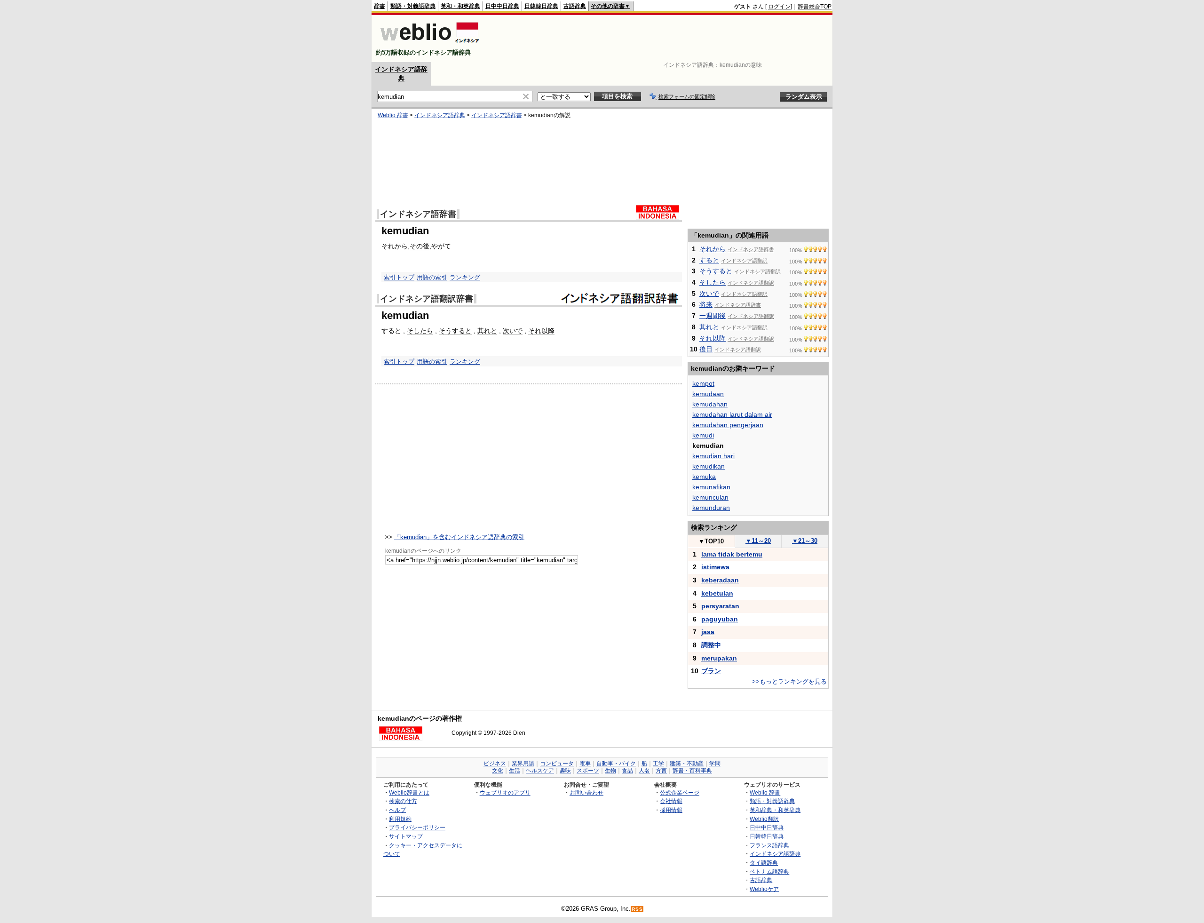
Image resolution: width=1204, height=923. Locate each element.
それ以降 (541, 330)
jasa (707, 632)
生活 (514, 770)
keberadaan (720, 580)
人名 (644, 770)
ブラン (711, 671)
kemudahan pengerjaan (727, 425)
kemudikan (708, 466)
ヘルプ (397, 810)
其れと (487, 330)
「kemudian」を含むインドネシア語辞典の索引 (459, 537)
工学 (658, 763)
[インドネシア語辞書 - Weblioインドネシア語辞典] (429, 44)
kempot (703, 383)
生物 (610, 770)
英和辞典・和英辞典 (775, 810)
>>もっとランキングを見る (789, 681)
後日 (706, 349)
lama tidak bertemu (731, 554)
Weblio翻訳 (764, 819)
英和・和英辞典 (460, 6)
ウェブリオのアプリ (505, 792)
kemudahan (710, 404)
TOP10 (711, 541)
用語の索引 (432, 277)
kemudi (703, 435)
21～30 (804, 540)
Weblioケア (764, 889)
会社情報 (671, 801)
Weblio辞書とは (409, 792)
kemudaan (708, 394)
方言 (661, 770)
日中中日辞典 (502, 6)
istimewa (715, 567)
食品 (627, 770)
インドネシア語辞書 (496, 115)
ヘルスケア (540, 770)
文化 (497, 770)
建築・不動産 (687, 763)
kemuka (704, 476)
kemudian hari (713, 456)
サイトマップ (406, 836)
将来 (706, 304)
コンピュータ (557, 763)
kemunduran (711, 507)
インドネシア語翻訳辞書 (426, 298)
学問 (715, 763)
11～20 (758, 540)
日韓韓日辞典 (541, 6)
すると (709, 260)
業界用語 (523, 763)
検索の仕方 (403, 801)
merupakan (719, 658)
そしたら (420, 330)
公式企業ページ (679, 792)
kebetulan (717, 593)
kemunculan (710, 497)
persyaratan (720, 606)
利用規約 (400, 819)
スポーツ (588, 770)
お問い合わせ (586, 792)
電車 (585, 763)
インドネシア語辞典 (439, 115)
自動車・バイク (616, 763)
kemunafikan (711, 487)
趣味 (565, 770)
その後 (419, 246)
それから (712, 249)
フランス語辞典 (769, 845)
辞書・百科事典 (692, 770)
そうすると (455, 330)
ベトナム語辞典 (769, 871)
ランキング (465, 277)
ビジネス (494, 763)
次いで (513, 330)
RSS (637, 909)
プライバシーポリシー (417, 827)
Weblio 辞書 (393, 115)
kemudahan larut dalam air (732, 414)
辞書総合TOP (815, 6)
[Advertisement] (660, 38)
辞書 (379, 6)
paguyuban (719, 619)
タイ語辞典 (764, 862)
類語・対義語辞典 (413, 6)
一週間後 (712, 315)
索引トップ (399, 277)
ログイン (779, 6)
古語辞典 (574, 6)
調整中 (711, 645)
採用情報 (671, 810)
